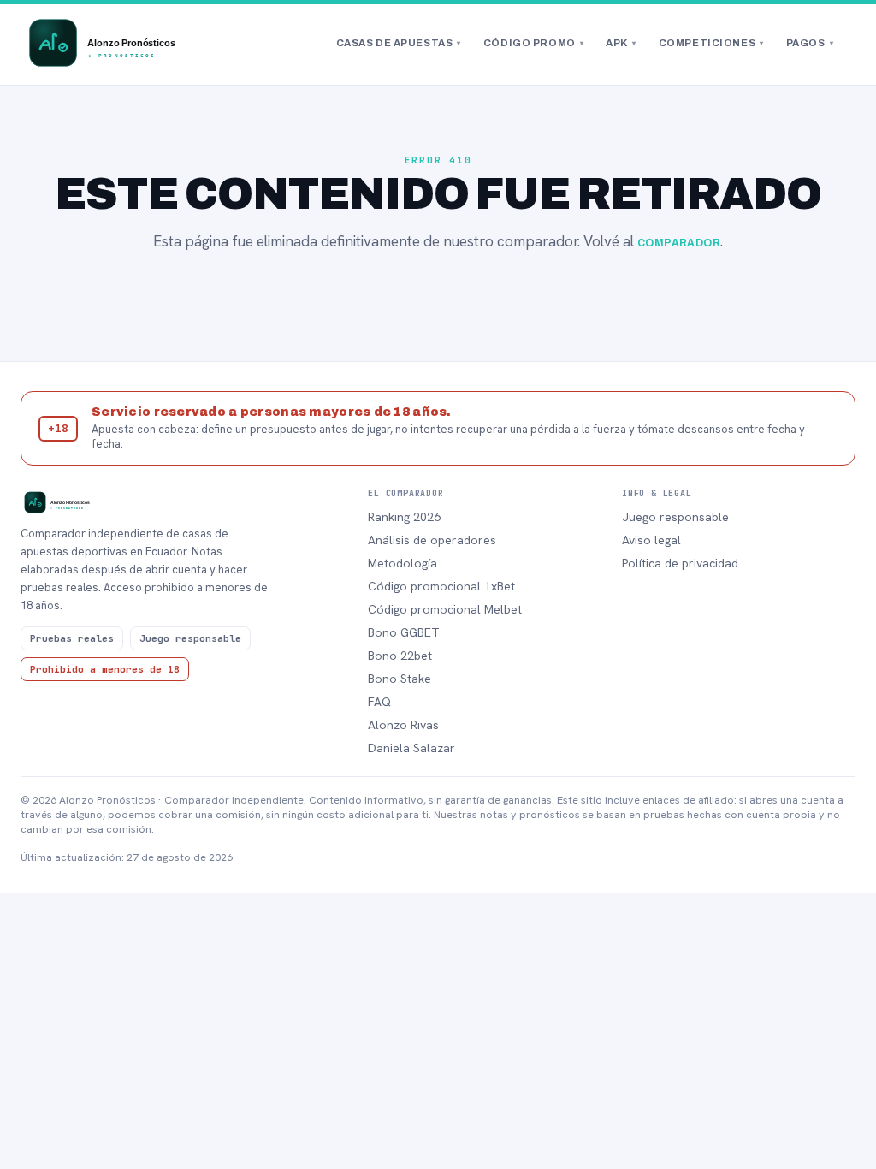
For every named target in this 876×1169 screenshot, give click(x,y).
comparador (679, 243)
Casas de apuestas (398, 43)
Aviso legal (651, 540)
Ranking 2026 (404, 517)
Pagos (809, 43)
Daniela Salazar (411, 748)
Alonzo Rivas (403, 725)
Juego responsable (675, 517)
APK (621, 43)
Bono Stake (399, 678)
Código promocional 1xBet (441, 586)
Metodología (402, 563)
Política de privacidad (680, 563)
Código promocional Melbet (445, 609)
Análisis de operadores (432, 540)
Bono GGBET (404, 632)
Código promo (533, 43)
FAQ (379, 701)
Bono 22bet (400, 655)
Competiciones (711, 43)
